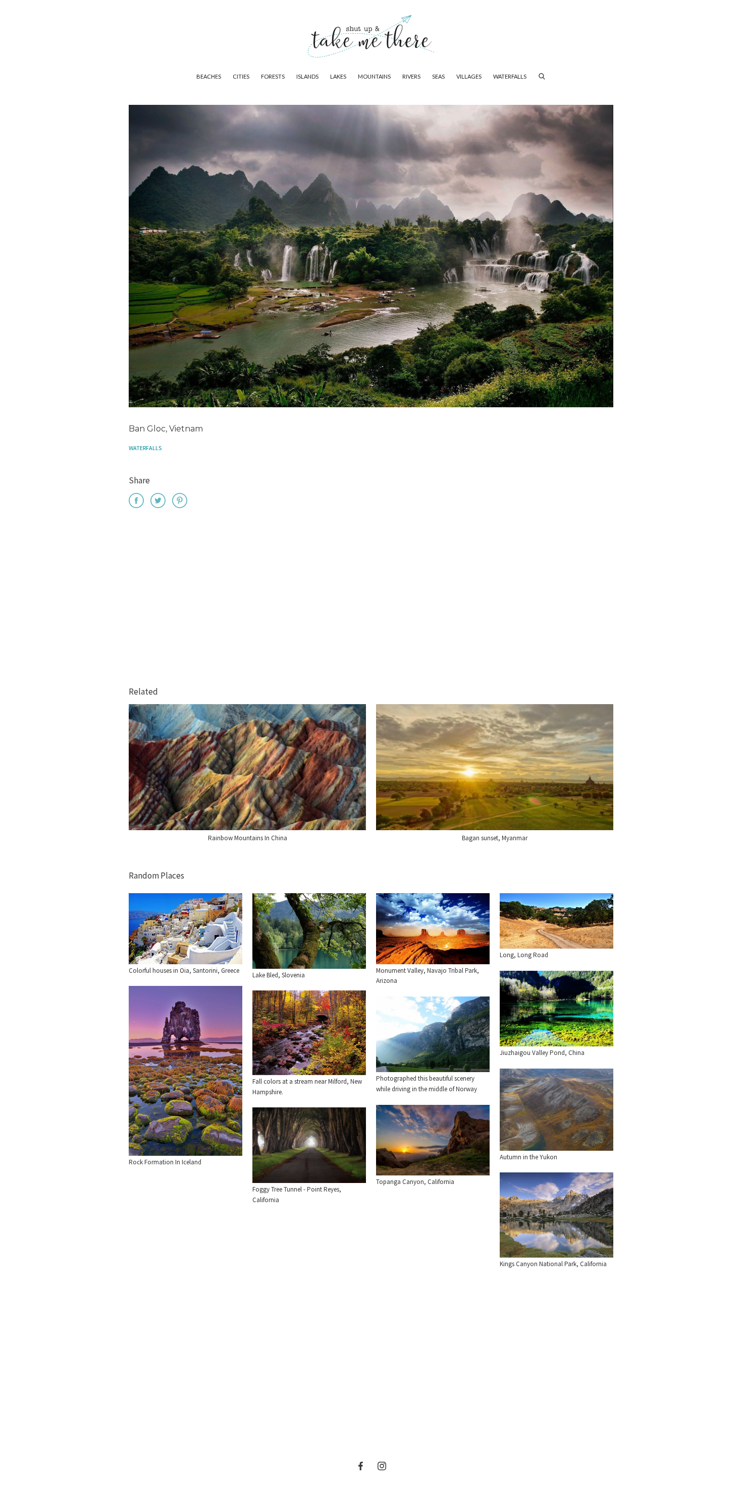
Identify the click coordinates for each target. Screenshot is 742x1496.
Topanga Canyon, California (415, 1181)
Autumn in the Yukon (528, 1157)
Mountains (374, 76)
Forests (273, 76)
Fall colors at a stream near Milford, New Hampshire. (307, 1086)
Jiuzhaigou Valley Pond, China (542, 1052)
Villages (469, 76)
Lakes (338, 76)
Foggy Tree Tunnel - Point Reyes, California (296, 1194)
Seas (438, 76)
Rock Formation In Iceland (165, 1162)
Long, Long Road (524, 955)
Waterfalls (509, 76)
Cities (241, 76)
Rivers (411, 76)
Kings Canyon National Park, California (553, 1264)
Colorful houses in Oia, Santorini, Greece (184, 970)
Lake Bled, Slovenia (278, 975)
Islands (307, 76)
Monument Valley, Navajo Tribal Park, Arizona (427, 975)
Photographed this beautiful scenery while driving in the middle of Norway (426, 1083)
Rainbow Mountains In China (247, 838)
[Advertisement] (371, 598)
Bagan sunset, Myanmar (494, 838)
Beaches (208, 76)
